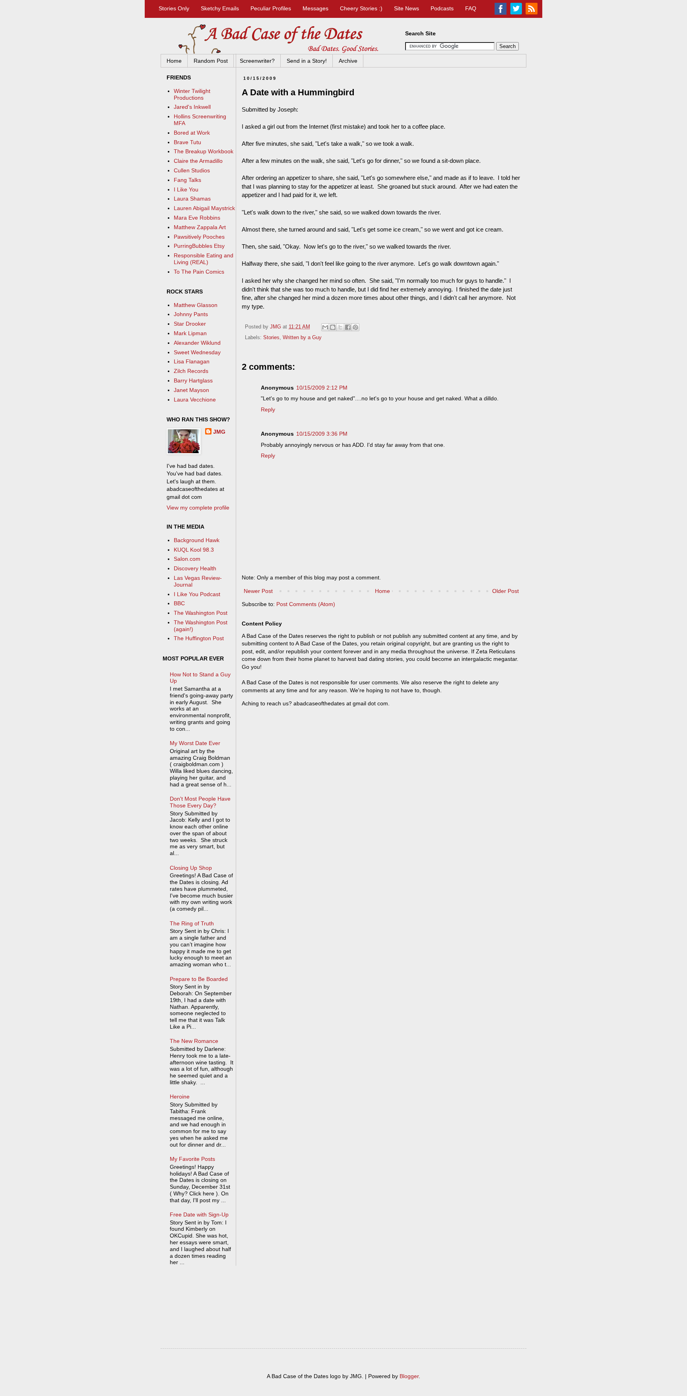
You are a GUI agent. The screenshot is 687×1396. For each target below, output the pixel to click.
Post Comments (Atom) (305, 604)
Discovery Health (195, 568)
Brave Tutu (187, 142)
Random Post (211, 61)
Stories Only (174, 8)
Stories (271, 337)
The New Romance (194, 1041)
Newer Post (258, 591)
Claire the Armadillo (198, 161)
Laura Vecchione (195, 399)
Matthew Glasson (195, 305)
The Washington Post (200, 613)
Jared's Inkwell (192, 107)
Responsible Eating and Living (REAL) (203, 258)
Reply (268, 409)
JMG (219, 432)
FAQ (470, 8)
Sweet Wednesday (197, 352)
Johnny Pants (191, 314)
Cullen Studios (192, 170)
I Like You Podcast (197, 594)
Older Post (505, 591)
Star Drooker (190, 324)
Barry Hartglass (193, 380)
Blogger (409, 1376)
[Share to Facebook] (348, 327)
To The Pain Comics (199, 271)
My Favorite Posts (192, 1159)
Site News (406, 8)
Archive (348, 61)
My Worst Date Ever (195, 743)
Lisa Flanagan (192, 361)
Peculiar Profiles (270, 8)
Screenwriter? (257, 61)
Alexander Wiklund (197, 343)
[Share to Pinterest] (355, 327)
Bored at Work (192, 132)
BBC (179, 603)
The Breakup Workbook (203, 151)
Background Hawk (196, 540)
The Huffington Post (199, 638)
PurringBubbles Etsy (199, 246)
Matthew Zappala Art (200, 227)
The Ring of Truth (192, 923)
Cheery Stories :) (361, 8)
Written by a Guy (302, 337)
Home (174, 61)
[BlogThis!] (333, 327)
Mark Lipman (190, 333)
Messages (315, 8)
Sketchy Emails (220, 8)
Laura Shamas (192, 198)
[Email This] (325, 327)
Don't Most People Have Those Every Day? (200, 802)
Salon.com (187, 559)
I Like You (186, 189)
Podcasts (442, 8)
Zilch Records (191, 371)
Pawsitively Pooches (199, 237)
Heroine (180, 1096)
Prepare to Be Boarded (199, 979)
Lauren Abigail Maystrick (204, 208)
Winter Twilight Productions (192, 94)
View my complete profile (198, 507)
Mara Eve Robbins (197, 217)
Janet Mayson (191, 390)
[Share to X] (340, 327)
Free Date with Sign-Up (199, 1214)
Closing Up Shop (191, 868)
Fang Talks (187, 180)
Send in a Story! (307, 61)
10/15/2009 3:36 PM (321, 434)
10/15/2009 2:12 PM (321, 387)
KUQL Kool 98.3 (194, 549)
